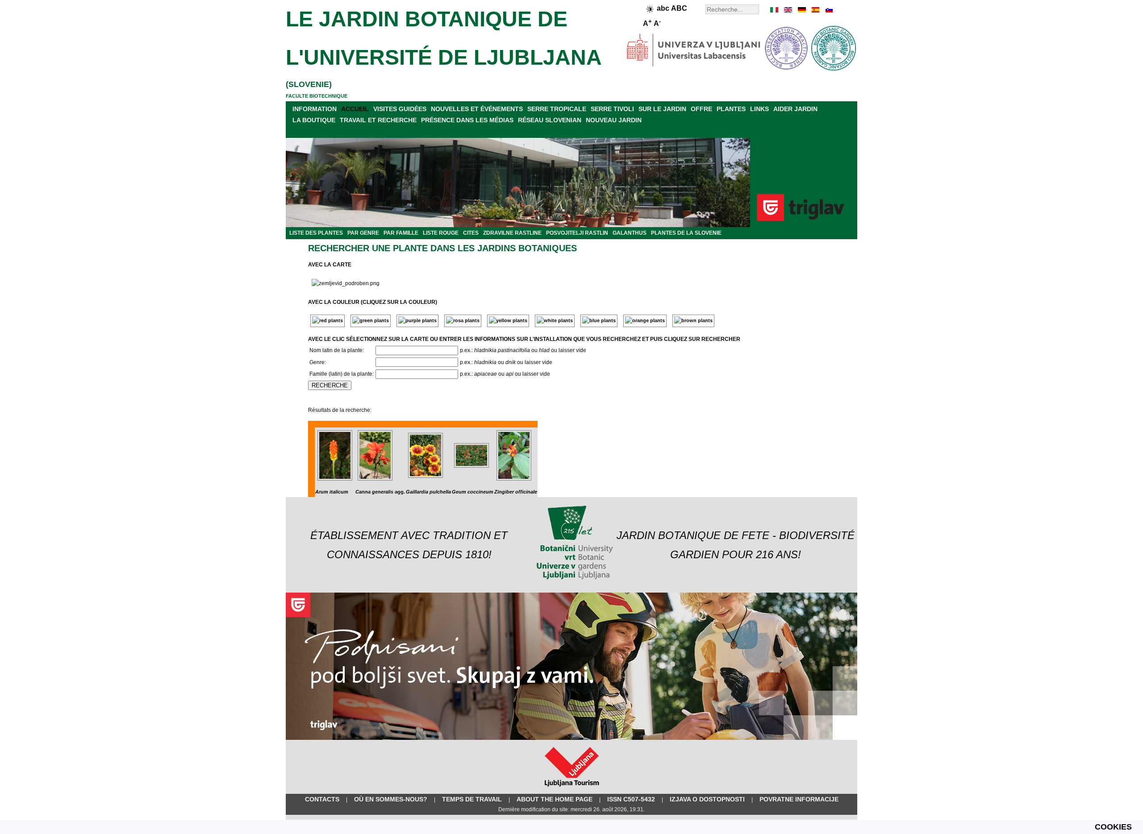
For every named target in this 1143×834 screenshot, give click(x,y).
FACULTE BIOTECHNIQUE (316, 96)
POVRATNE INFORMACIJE (798, 799)
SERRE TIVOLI (612, 108)
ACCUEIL (355, 108)
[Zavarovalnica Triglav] (571, 738)
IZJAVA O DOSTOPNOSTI (707, 799)
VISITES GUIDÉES (399, 108)
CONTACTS (322, 799)
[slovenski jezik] (828, 10)
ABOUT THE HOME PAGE (554, 799)
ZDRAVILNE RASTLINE (512, 233)
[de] (801, 10)
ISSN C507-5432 (631, 799)
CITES (471, 233)
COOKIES (1113, 826)
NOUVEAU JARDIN (614, 120)
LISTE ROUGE (441, 233)
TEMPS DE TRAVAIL (472, 799)
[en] (788, 10)
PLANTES (731, 108)
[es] (814, 10)
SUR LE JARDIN (662, 108)
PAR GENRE (363, 233)
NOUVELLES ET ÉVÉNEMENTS (477, 108)
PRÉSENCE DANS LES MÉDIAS (467, 120)
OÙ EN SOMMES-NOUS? (390, 799)
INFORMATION (314, 108)
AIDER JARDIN (795, 108)
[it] (774, 10)
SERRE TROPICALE (556, 108)
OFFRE (701, 108)
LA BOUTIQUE (313, 120)
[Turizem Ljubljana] (571, 788)
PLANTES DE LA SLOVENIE (686, 233)
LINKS (759, 108)
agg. (380, 491)
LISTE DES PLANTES (316, 233)
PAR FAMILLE (401, 233)
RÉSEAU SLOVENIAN (549, 120)
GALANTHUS (630, 233)
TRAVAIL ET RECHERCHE (378, 120)
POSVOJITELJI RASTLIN (577, 233)
